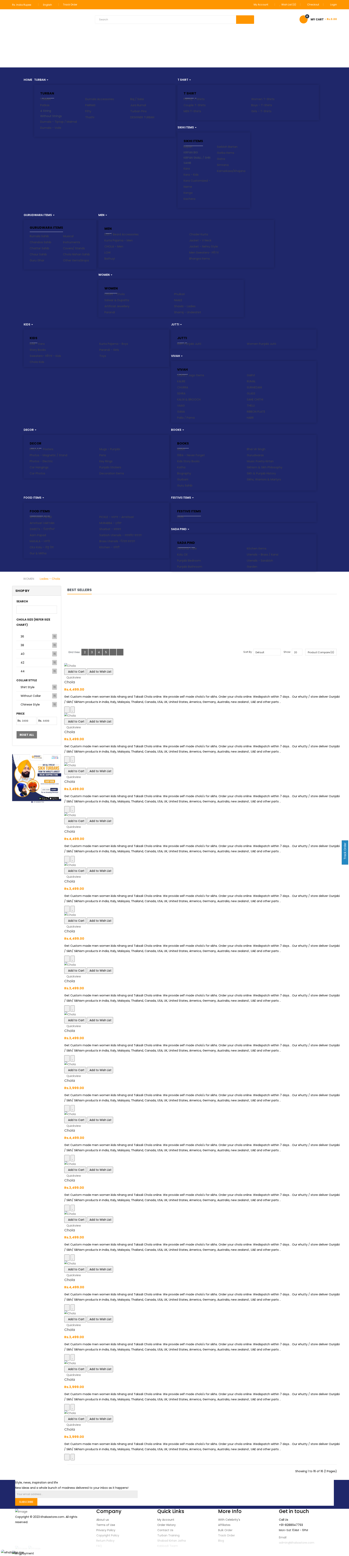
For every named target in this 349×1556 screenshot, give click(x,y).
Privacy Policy (105, 1530)
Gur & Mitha (38, 553)
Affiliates (224, 1525)
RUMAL (251, 381)
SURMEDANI (254, 387)
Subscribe (26, 1502)
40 (22, 654)
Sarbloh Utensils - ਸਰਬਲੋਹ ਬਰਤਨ (120, 535)
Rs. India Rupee (22, 4)
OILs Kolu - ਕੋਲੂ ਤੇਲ (42, 547)
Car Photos (37, 473)
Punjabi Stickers (110, 467)
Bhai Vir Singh (256, 449)
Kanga (188, 193)
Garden (252, 567)
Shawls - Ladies (185, 306)
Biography (184, 473)
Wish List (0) (288, 4)
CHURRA (182, 387)
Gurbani (182, 479)
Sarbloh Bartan (227, 147)
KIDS (33, 338)
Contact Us (165, 1530)
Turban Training (168, 1535)
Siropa (84, 260)
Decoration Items (111, 473)
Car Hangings (39, 467)
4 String (45, 111)
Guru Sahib (184, 485)
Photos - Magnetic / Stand (48, 455)
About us (102, 1520)
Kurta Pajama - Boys (113, 344)
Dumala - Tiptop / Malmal (58, 122)
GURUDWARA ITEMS (46, 228)
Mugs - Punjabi (109, 449)
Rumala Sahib (39, 236)
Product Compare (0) (321, 652)
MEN (108, 228)
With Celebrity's (229, 1520)
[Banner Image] (36, 778)
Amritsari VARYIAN (42, 523)
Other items (71, 260)
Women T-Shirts (262, 99)
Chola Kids (37, 362)
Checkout (313, 4)
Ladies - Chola (114, 294)
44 (23, 671)
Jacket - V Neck (200, 240)
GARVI (251, 375)
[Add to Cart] (67, 710)
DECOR (35, 443)
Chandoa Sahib (40, 242)
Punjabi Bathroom (189, 567)
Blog (221, 1541)
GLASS (251, 393)
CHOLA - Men (113, 246)
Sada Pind (186, 542)
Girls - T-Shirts (261, 111)
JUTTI (182, 338)
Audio (181, 449)
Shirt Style (28, 687)
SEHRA (181, 393)
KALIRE (181, 381)
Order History (166, 1525)
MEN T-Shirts (192, 111)
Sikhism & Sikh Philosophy (264, 467)
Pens (102, 455)
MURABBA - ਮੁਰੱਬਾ (110, 523)
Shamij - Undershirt (187, 312)
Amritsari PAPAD (41, 517)
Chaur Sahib (38, 254)
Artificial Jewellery (116, 306)
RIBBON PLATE (256, 412)
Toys (102, 356)
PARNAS (90, 105)
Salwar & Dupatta (116, 300)
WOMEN (111, 288)
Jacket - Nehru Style (203, 246)
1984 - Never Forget (191, 455)
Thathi (89, 117)
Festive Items (189, 511)
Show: (287, 652)
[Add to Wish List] (72, 710)
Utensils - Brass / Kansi (262, 555)
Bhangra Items (199, 259)
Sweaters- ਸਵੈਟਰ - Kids (45, 356)
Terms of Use (105, 1525)
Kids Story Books (188, 461)
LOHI (107, 253)
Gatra (221, 159)
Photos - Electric (41, 461)
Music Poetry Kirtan (260, 461)
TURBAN (47, 93)
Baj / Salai (137, 99)
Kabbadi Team (167, 1546)
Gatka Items (225, 153)
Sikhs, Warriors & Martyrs (264, 479)
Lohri (180, 517)
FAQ (99, 1546)
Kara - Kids (191, 175)
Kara (187, 169)
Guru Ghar (37, 260)
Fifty (88, 111)
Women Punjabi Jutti (261, 344)
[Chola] (202, 665)
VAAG (181, 406)
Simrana (223, 165)
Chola (69, 682)
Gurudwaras (255, 455)
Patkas (44, 105)
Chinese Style (30, 705)
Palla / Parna (186, 418)
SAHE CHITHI (255, 399)
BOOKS (183, 443)
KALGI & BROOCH (189, 399)
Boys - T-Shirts (261, 105)
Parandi (109, 312)
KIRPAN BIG (191, 152)
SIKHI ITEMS (193, 141)
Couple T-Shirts (195, 105)
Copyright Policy (107, 1535)
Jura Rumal (138, 105)
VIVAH (182, 369)
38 (22, 645)
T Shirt (190, 93)
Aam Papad (38, 535)
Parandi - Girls (109, 350)
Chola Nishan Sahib (76, 254)
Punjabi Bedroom (189, 561)
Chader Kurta (198, 234)
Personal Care (187, 548)
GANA (181, 412)
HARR (250, 418)
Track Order (70, 4)
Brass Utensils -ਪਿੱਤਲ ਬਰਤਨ (117, 541)
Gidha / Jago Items (190, 375)
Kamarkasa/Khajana (231, 171)
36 (22, 636)
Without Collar (31, 696)
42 (22, 663)
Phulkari (179, 294)
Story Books (38, 350)
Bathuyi (109, 259)
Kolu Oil (182, 555)
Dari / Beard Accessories (121, 234)
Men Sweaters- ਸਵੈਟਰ (204, 253)
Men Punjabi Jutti (189, 344)
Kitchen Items (256, 548)
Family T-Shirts (194, 99)
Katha (181, 467)
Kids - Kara (37, 344)
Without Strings (51, 116)
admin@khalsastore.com (296, 1543)
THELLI (251, 406)
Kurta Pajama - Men (118, 240)
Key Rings (105, 461)
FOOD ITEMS (40, 511)
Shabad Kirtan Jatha (171, 1541)
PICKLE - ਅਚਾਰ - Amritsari (116, 517)
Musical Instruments (71, 239)
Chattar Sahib (39, 248)
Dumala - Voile (50, 128)
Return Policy (105, 1541)
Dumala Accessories (99, 99)
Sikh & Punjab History (261, 473)
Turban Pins (138, 111)
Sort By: (247, 652)
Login (333, 4)
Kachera (189, 199)
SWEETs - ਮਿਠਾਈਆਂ (42, 529)
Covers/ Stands (74, 248)
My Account (165, 1520)
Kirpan (188, 147)
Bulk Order (225, 1530)
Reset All (27, 735)
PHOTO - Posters (41, 449)
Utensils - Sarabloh (260, 561)
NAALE (178, 300)
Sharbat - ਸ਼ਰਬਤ (110, 529)
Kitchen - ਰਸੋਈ (109, 547)
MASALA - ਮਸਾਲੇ (40, 541)
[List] (113, 652)
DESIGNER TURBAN (142, 117)
